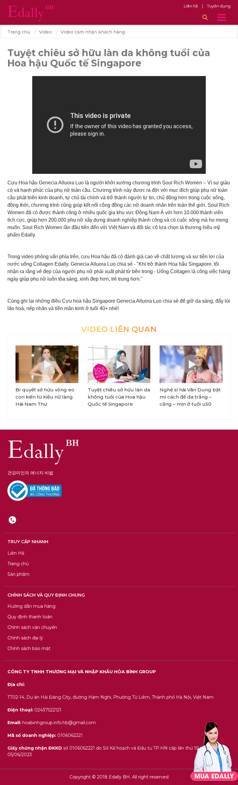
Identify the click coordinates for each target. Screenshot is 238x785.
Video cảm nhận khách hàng (93, 32)
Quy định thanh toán (29, 617)
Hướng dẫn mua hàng (31, 606)
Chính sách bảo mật (29, 648)
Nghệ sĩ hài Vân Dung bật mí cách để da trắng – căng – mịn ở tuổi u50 (190, 397)
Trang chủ (18, 32)
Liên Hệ (15, 553)
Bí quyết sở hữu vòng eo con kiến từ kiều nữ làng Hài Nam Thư (44, 397)
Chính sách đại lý (25, 638)
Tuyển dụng (219, 5)
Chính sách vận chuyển (32, 627)
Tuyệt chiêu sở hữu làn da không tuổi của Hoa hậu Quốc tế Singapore (119, 397)
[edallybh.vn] (30, 13)
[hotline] (12, 519)
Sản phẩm (18, 574)
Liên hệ (191, 5)
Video (45, 32)
